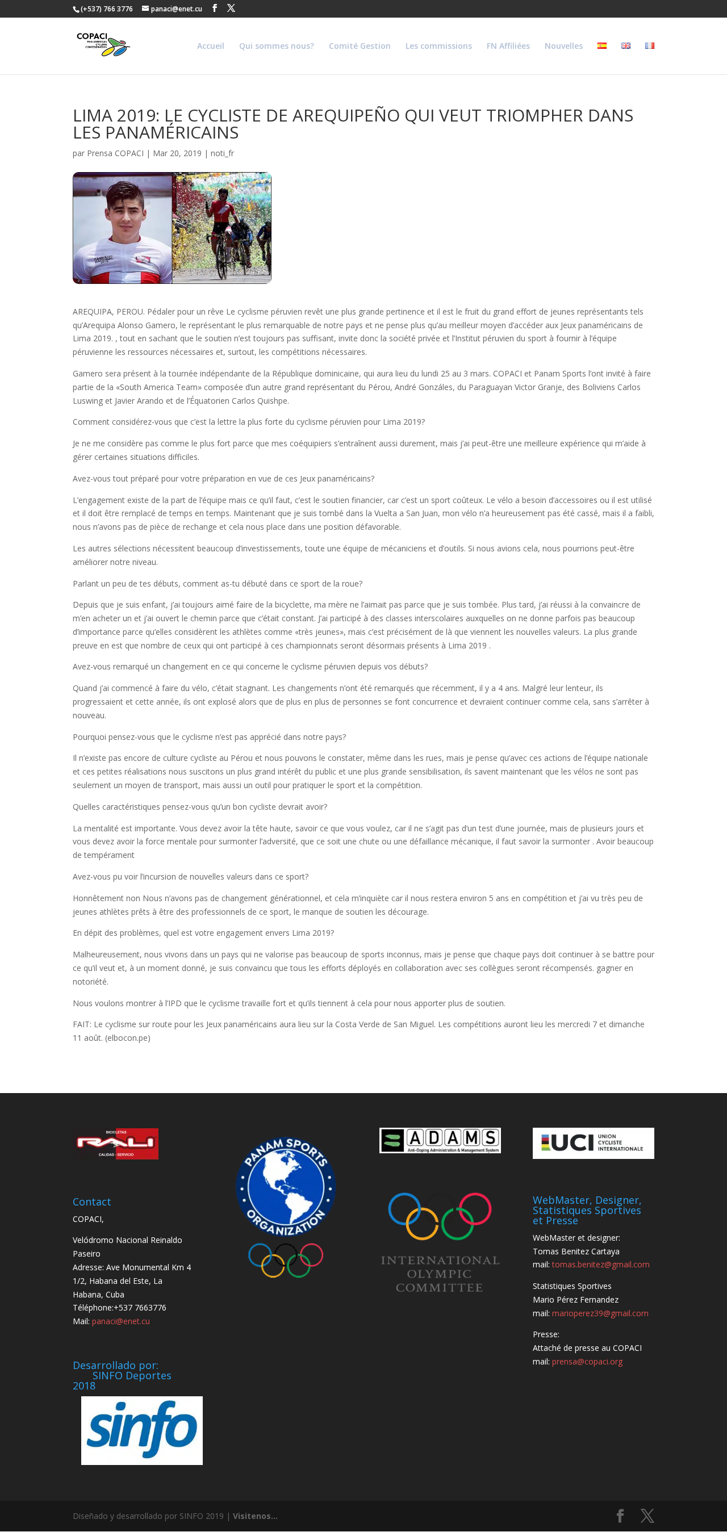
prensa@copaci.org (587, 1361)
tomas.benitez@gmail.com (601, 1264)
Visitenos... (255, 1515)
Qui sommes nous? (276, 46)
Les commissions (439, 46)
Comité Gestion (360, 46)
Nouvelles (564, 46)
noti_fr (222, 153)
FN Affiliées (508, 46)
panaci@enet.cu (121, 1321)
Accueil (210, 46)
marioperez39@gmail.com (600, 1313)
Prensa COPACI (115, 153)
